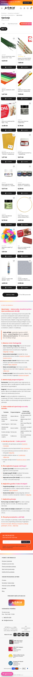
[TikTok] (27, 634)
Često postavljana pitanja (9, 566)
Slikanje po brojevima (18, 524)
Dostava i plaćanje (7, 561)
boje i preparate (25, 448)
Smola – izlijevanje (13, 526)
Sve (4, 23)
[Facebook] (15, 634)
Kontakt (4, 588)
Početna (3, 13)
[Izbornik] (2, 8)
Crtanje (11, 352)
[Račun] (24, 8)
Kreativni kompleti (24, 375)
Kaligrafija (5, 352)
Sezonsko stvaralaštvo (8, 15)
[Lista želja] (27, 8)
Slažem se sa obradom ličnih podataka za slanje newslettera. (14, 546)
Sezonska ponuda (12, 23)
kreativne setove (21, 460)
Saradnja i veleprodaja (8, 583)
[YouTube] (23, 634)
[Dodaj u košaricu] (8, 67)
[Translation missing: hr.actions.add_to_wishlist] (13, 38)
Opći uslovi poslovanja (8, 569)
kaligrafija (11, 453)
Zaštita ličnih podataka (8, 572)
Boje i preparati (13, 364)
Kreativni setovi (7, 358)
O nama (4, 580)
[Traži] (21, 8)
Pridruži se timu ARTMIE (8, 585)
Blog (3, 591)
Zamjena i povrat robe (8, 564)
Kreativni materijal (13, 13)
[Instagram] (19, 634)
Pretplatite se (25, 542)
